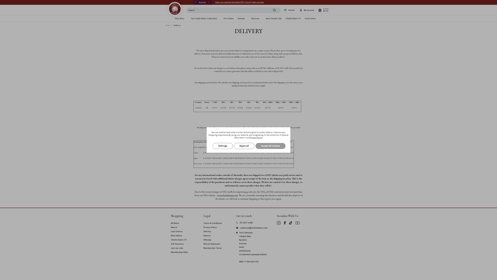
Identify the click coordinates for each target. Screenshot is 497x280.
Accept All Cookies (270, 145)
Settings (222, 145)
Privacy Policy (256, 137)
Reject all (244, 145)
